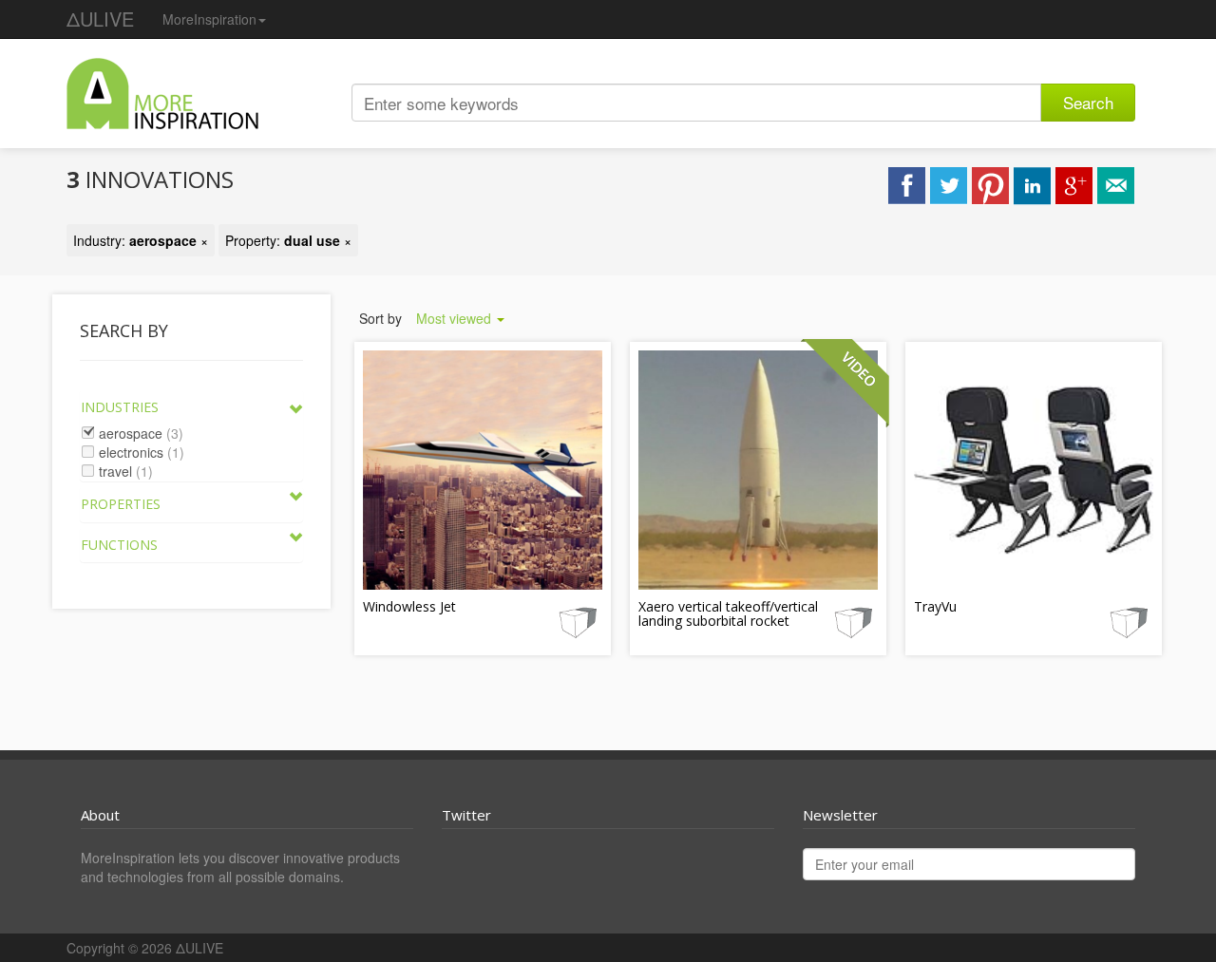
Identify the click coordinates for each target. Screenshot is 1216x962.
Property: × (288, 240)
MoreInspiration (209, 18)
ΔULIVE (100, 18)
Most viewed (455, 318)
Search (1088, 102)
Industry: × (140, 240)
